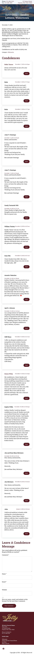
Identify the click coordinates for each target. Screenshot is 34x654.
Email (4, 582)
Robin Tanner (8, 64)
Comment (5, 555)
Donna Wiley (8, 374)
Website (4, 590)
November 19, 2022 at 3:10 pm (22, 373)
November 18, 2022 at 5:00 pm (11, 278)
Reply (26, 73)
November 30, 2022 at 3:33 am (11, 456)
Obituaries (11, 52)
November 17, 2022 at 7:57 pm (22, 109)
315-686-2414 (10, 1)
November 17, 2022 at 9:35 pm (11, 138)
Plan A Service (5, 643)
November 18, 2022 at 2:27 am (11, 208)
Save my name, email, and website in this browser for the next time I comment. (15, 600)
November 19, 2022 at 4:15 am (22, 336)
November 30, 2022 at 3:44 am (22, 481)
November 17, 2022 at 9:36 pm (11, 173)
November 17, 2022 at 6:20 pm (22, 64)
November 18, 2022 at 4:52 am (22, 226)
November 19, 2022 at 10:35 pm (22, 406)
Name (4, 574)
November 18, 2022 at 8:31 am (22, 255)
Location (4, 642)
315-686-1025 (8, 3)
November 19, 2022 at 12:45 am (12, 311)
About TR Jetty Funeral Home (9, 640)
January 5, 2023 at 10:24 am (23, 509)
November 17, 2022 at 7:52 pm (22, 82)
